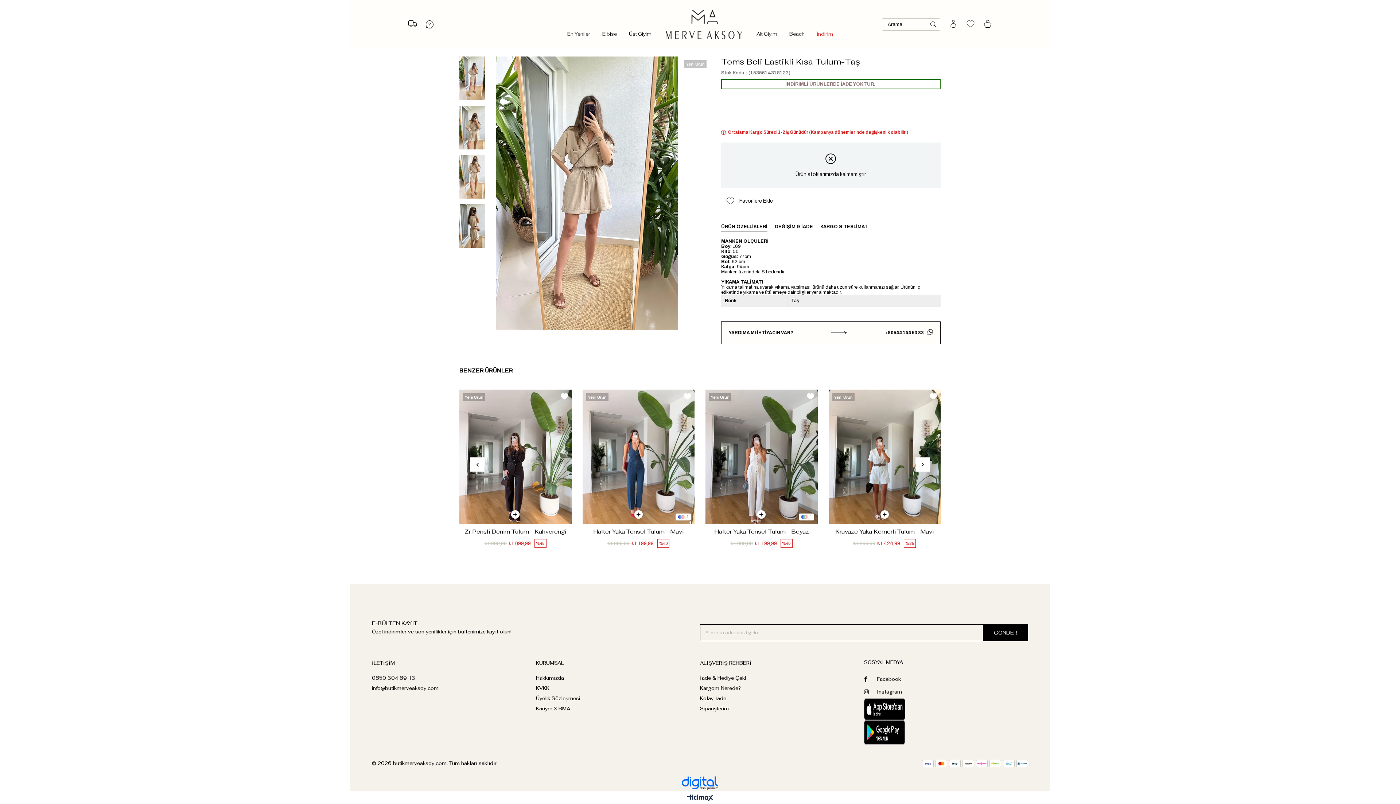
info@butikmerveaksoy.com (405, 688)
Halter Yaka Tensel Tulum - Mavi (638, 531)
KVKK (542, 688)
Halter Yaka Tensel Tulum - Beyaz (761, 531)
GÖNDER (1005, 632)
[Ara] (933, 24)
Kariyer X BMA (553, 709)
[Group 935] (975, 763)
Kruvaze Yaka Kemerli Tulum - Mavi (884, 531)
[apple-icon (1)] (905, 709)
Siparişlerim (714, 709)
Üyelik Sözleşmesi (558, 698)
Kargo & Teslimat (844, 226)
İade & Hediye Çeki (723, 678)
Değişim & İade (794, 226)
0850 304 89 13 (393, 678)
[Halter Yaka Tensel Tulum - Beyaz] (761, 457)
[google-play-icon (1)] (905, 732)
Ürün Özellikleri (744, 226)
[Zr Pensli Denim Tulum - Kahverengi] (515, 457)
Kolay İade (713, 698)
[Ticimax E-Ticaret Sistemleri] (700, 798)
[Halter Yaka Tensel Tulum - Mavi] (639, 457)
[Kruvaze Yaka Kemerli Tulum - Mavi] (885, 457)
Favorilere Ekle (564, 396)
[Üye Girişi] (953, 24)
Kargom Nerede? (720, 688)
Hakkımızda (550, 678)
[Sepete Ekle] (515, 514)
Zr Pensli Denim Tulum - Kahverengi (515, 531)
